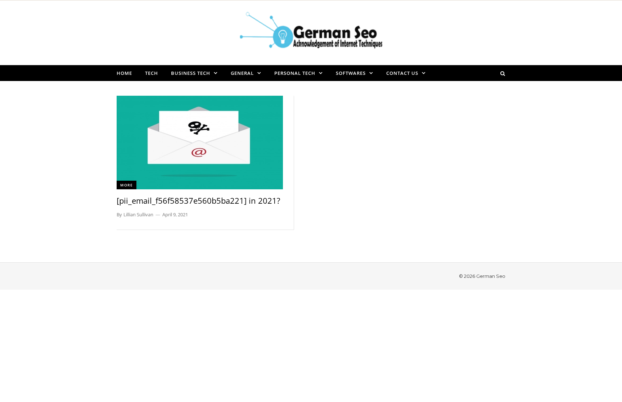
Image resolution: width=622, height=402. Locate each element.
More (126, 185)
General (242, 73)
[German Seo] (311, 32)
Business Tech (190, 73)
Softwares (351, 73)
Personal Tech (294, 73)
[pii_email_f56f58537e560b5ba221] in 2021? (198, 200)
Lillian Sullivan (138, 214)
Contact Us (402, 73)
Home (124, 73)
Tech (151, 73)
